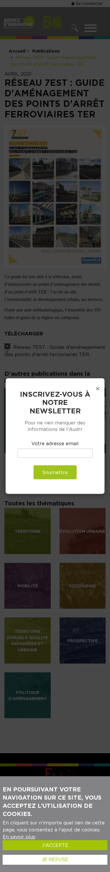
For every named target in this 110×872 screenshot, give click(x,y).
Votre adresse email (55, 443)
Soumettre (55, 472)
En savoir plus (19, 836)
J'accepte (55, 845)
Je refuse (55, 859)
